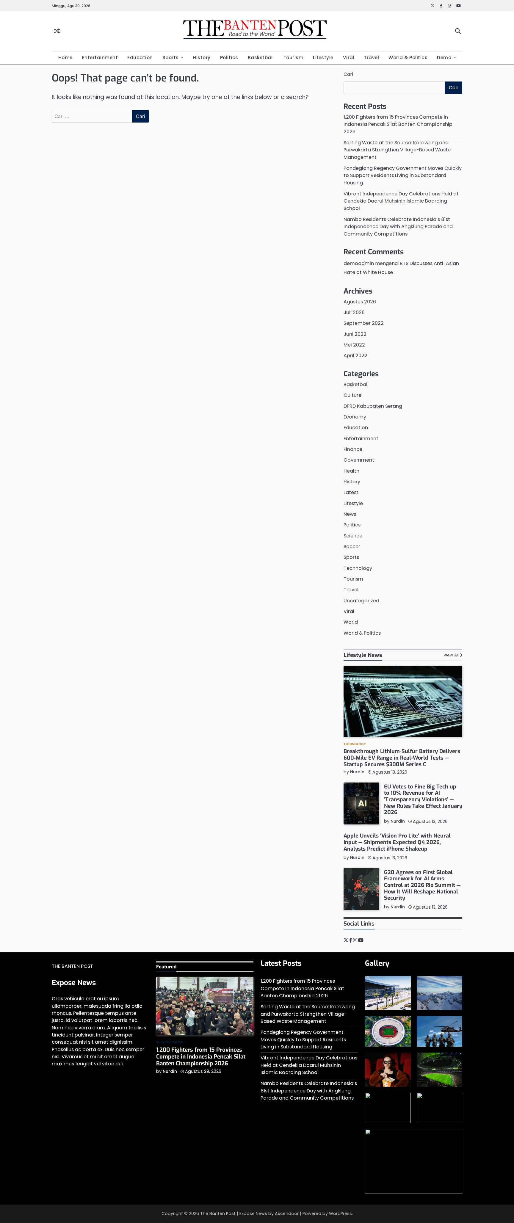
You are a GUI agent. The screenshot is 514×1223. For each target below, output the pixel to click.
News (350, 514)
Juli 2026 (354, 312)
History (202, 57)
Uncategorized (361, 600)
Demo (444, 57)
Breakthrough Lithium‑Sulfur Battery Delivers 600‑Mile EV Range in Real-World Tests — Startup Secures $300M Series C (402, 758)
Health (351, 471)
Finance (353, 449)
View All (451, 655)
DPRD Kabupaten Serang (373, 406)
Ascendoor (287, 1213)
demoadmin (359, 263)
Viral (349, 57)
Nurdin (357, 772)
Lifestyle (323, 57)
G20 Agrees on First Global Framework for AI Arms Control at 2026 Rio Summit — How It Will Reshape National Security (422, 885)
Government (359, 460)
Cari (348, 74)
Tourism (293, 57)
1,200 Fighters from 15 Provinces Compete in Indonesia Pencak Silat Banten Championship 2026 (398, 124)
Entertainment (100, 57)
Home (65, 57)
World (351, 622)
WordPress (340, 1213)
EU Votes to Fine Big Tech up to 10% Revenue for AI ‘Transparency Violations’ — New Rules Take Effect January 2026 (423, 799)
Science (353, 535)
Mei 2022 (354, 344)
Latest (351, 492)
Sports (170, 57)
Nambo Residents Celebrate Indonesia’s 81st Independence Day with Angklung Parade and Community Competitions (398, 226)
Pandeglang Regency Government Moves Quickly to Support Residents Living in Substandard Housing (403, 175)
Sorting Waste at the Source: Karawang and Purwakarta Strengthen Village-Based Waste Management (397, 150)
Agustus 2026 (360, 301)
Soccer (352, 546)
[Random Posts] (57, 31)
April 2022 (355, 355)
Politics (229, 57)
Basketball (261, 57)
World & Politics (407, 57)
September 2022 (364, 323)
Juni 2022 (355, 334)
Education (140, 57)
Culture (352, 395)
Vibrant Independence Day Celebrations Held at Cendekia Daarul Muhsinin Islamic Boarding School (401, 201)
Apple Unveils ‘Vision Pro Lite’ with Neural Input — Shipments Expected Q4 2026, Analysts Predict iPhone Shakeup (397, 842)
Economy (355, 416)
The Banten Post (218, 1213)
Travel (371, 57)
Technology (358, 568)
